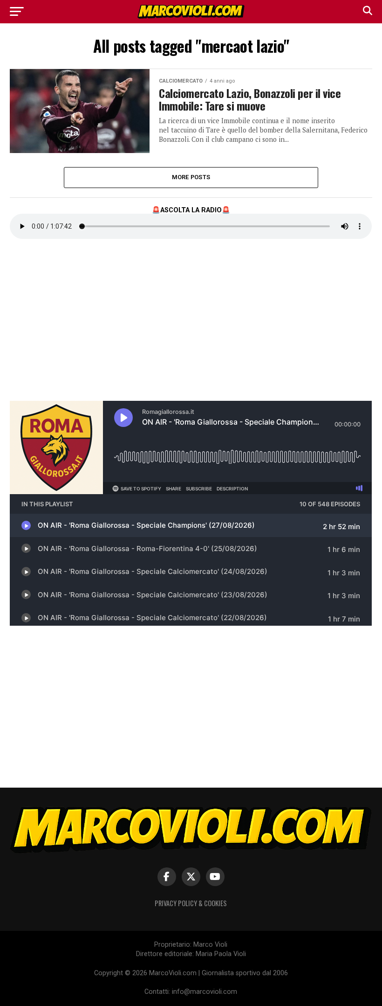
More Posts (191, 177)
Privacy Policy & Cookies (191, 903)
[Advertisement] (80, 327)
